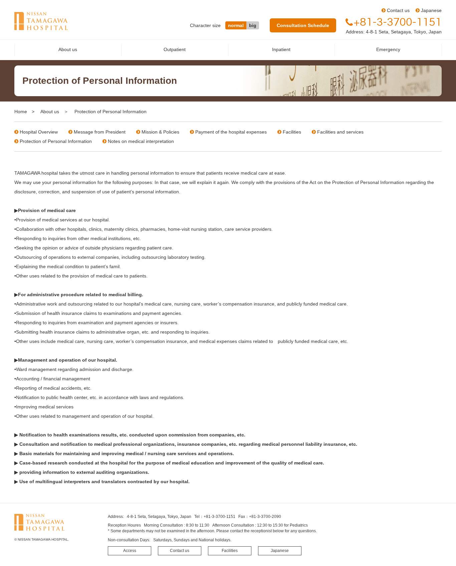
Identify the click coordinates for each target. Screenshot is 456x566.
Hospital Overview (39, 132)
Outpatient (175, 49)
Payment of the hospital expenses (231, 132)
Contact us (398, 10)
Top (440, 550)
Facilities (292, 132)
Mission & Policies (160, 132)
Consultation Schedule (303, 25)
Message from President (100, 132)
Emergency (388, 49)
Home (20, 111)
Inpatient (281, 49)
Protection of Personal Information (56, 141)
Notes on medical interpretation (141, 141)
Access (129, 550)
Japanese (431, 10)
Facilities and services (340, 132)
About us (67, 49)
